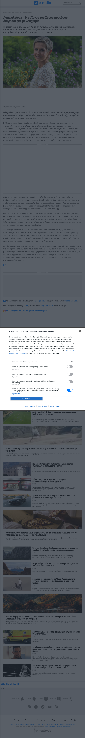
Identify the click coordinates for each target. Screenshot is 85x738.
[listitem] (42, 362)
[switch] (70, 366)
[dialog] (42, 369)
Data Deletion (30, 406)
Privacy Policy (55, 406)
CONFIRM (26, 398)
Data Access (42, 406)
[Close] (81, 332)
